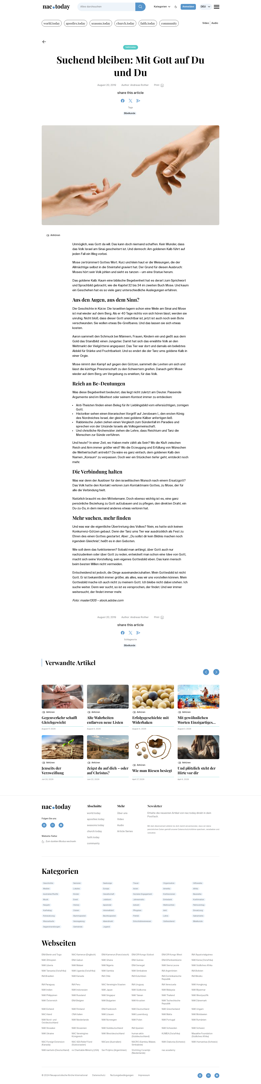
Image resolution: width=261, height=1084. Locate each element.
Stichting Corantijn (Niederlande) (141, 1051)
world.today (52, 23)
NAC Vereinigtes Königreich (80, 1035)
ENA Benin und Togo (52, 955)
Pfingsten (137, 910)
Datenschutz (98, 1075)
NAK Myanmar (199, 990)
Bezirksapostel (109, 916)
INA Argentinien (169, 971)
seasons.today (100, 23)
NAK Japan (107, 990)
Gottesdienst (169, 921)
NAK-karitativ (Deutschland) (55, 1050)
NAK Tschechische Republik (171, 1002)
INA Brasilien (48, 976)
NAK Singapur (108, 995)
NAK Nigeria (107, 965)
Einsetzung (198, 910)
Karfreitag (47, 910)
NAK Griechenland (171, 1009)
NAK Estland (48, 1009)
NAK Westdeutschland (113, 1034)
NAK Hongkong (199, 985)
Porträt (136, 916)
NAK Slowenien (79, 1028)
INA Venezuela (169, 985)
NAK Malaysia (168, 990)
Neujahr (46, 905)
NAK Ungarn (198, 1009)
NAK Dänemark (199, 1001)
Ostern (76, 910)
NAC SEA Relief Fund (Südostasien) (82, 1043)
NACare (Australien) (111, 1042)
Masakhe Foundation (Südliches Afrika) (202, 1035)
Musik (45, 900)
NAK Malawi (77, 965)
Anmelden (188, 7)
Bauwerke (197, 894)
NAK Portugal (168, 1020)
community (169, 23)
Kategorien (160, 7)
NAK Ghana (107, 960)
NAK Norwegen (109, 1020)
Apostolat (107, 905)
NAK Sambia (108, 971)
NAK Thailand (168, 995)
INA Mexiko (197, 976)
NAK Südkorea (139, 990)
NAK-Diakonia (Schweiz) (173, 1042)
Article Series (125, 831)
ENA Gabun (77, 960)
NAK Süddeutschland (112, 1028)
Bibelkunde (129, 113)
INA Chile (106, 976)
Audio (214, 23)
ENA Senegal (138, 965)
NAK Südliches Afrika (202, 965)
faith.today (147, 23)
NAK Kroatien (138, 1001)
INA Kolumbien (139, 976)
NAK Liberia (47, 965)
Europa (106, 889)
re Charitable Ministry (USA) (85, 1050)
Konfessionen (169, 894)
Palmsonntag (198, 905)
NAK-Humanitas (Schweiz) (205, 1042)
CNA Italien (77, 1014)
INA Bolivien (197, 971)
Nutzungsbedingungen (122, 1075)
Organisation (168, 883)
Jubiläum (107, 900)
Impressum (144, 1075)
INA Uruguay (138, 985)
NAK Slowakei (48, 1028)
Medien (46, 889)
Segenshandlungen (51, 927)
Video (205, 23)
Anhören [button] (55, 235)
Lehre (165, 916)
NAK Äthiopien (49, 960)
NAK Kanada (78, 976)
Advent (136, 905)
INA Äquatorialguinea (202, 955)
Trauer (136, 883)
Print (156, 85)
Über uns (122, 813)
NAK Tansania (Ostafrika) (54, 971)
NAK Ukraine (48, 1034)
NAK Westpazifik (200, 995)
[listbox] (206, 7)
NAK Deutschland (140, 1009)
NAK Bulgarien (109, 1001)
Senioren (77, 883)
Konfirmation (198, 900)
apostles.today (75, 23)
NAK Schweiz (198, 1028)
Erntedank (167, 900)
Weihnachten (168, 905)
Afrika (195, 889)
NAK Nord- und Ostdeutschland (50, 1021)
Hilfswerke (197, 883)
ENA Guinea (137, 960)
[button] (48, 712)
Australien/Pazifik (50, 894)
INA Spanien (138, 1028)
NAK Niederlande (80, 1020)
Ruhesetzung (49, 916)
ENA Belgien (78, 1001)
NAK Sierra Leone (170, 965)
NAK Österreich (49, 1001)
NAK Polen (137, 1020)
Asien (135, 889)
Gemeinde (77, 927)
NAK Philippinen (49, 995)
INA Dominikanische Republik (171, 977)
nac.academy (168, 1050)
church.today (125, 23)
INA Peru (76, 985)
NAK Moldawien (199, 1014)
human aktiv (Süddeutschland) (141, 1035)
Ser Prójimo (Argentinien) (114, 1050)
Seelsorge (107, 883)
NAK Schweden (169, 1028)
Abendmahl (108, 921)
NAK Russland (79, 995)
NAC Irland (47, 1014)
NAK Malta (167, 1014)
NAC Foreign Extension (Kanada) (53, 1043)
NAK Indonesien (80, 990)
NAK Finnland (78, 1009)
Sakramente (198, 916)
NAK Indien (47, 990)
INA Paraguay (48, 985)
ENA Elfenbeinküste (172, 960)
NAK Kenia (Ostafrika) (202, 960)
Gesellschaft (108, 894)
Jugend (106, 927)
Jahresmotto (138, 900)
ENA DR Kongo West (172, 955)
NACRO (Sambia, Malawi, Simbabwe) (144, 1043)
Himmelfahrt (108, 910)
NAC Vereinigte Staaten (114, 985)
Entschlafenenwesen (142, 921)
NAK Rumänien (199, 1020)
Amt (165, 910)
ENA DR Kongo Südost (143, 955)
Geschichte (48, 883)
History (76, 905)
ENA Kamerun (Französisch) (115, 955)
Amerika (166, 889)
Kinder (76, 894)
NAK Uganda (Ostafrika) (83, 971)
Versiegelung (79, 921)
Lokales (76, 889)
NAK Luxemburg (140, 1014)
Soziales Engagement (142, 894)
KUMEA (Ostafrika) (171, 1034)
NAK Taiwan (137, 995)
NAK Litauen (108, 1014)
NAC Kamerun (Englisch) (84, 955)
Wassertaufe (48, 921)
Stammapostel (79, 916)
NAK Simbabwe (139, 971)
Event (75, 900)
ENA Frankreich (109, 1009)
